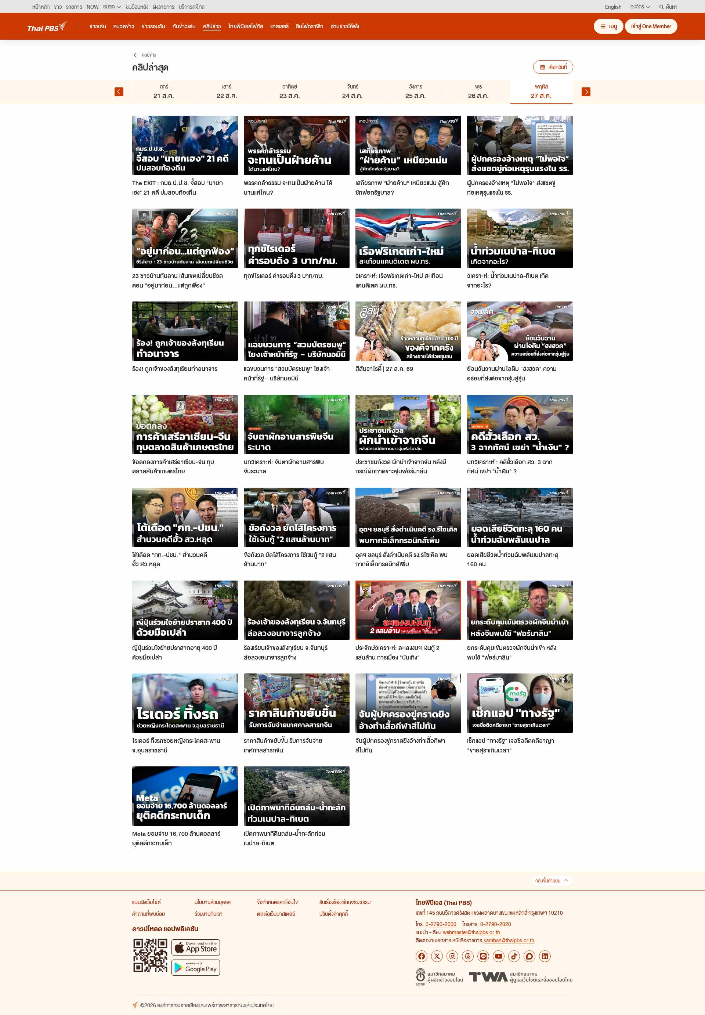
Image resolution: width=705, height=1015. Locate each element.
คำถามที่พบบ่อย (148, 913)
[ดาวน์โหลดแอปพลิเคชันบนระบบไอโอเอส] (195, 947)
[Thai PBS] (48, 26)
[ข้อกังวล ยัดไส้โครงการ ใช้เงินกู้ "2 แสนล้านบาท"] (297, 517)
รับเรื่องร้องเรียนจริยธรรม (344, 902)
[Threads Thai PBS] (468, 956)
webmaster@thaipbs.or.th (471, 932)
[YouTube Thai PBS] (499, 956)
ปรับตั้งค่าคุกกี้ (333, 913)
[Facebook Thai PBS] (421, 956)
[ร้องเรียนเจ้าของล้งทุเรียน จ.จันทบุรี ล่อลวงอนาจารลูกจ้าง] (297, 610)
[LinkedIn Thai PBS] (545, 956)
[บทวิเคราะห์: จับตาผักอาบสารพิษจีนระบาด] (297, 424)
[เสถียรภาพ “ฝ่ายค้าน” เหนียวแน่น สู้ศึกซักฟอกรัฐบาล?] (408, 145)
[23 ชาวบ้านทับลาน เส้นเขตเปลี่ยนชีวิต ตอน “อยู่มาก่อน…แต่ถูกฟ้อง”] (185, 238)
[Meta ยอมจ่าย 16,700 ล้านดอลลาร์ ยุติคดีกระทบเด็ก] (185, 796)
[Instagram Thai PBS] (452, 956)
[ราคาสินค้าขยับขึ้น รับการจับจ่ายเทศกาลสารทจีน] (297, 703)
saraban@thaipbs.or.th (509, 940)
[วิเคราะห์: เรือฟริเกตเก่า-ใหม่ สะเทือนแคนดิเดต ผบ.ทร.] (408, 238)
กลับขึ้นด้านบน (547, 881)
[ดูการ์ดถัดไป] (586, 91)
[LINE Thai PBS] (483, 956)
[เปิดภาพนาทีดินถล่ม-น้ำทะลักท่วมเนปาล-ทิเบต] (297, 796)
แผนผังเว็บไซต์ (146, 902)
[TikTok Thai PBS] (514, 956)
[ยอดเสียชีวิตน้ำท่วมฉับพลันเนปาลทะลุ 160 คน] (520, 517)
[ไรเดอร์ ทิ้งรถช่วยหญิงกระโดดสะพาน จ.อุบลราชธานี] (185, 703)
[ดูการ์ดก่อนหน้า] (119, 91)
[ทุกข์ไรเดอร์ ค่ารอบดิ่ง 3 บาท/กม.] (297, 238)
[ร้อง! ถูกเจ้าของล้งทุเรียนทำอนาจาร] (185, 331)
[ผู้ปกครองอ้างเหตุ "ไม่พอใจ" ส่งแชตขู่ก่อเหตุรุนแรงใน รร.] (520, 145)
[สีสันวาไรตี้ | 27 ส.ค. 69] (408, 331)
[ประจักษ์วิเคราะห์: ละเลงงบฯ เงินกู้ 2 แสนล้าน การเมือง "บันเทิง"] (408, 610)
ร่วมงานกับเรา (209, 913)
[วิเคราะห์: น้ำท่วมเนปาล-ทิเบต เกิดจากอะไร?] (520, 238)
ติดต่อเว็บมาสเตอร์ (276, 913)
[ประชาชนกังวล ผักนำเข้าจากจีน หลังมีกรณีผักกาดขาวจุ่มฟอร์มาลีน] (408, 424)
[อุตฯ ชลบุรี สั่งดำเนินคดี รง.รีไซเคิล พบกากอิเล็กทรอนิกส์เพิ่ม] (408, 517)
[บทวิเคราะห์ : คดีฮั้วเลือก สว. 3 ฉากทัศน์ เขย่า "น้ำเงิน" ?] (520, 424)
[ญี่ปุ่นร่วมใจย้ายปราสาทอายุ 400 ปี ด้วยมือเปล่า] (185, 610)
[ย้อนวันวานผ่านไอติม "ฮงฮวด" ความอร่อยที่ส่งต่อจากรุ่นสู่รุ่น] (520, 331)
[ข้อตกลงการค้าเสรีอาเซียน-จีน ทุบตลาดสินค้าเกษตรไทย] (185, 424)
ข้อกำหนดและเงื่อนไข (277, 902)
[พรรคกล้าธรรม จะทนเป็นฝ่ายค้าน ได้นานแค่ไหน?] (297, 145)
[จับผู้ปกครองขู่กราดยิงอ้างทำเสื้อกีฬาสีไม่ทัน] (408, 703)
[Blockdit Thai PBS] (529, 956)
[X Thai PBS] (437, 956)
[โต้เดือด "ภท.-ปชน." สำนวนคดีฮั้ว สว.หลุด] (185, 517)
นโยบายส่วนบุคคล (213, 902)
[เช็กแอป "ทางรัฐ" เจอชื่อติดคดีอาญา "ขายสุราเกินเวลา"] (520, 703)
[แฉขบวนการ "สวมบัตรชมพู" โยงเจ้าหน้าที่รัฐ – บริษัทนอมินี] (297, 331)
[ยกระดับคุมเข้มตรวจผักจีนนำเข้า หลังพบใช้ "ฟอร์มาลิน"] (520, 610)
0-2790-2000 (441, 924)
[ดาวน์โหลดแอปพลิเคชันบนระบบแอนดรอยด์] (195, 967)
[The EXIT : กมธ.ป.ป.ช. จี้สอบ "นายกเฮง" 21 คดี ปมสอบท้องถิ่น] (185, 145)
